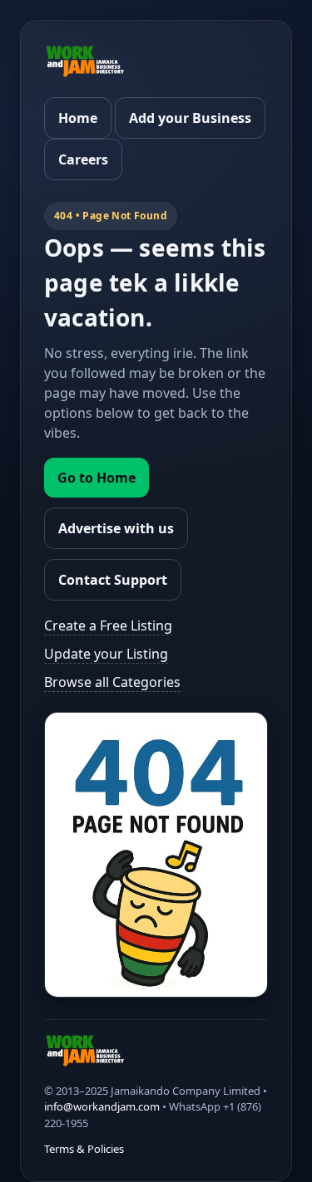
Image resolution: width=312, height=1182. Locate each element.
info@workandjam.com (102, 1106)
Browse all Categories (112, 682)
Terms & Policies (84, 1148)
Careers (83, 159)
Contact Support (112, 580)
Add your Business (190, 118)
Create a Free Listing (108, 625)
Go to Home (96, 477)
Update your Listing (106, 654)
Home (77, 118)
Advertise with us (116, 528)
